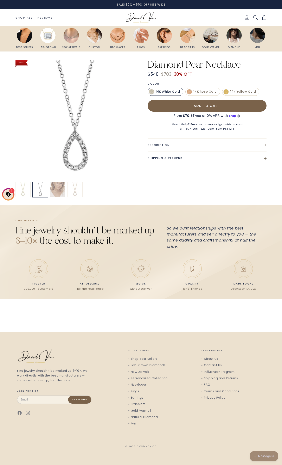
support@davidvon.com (225, 124)
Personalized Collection (149, 378)
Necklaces (139, 385)
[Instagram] (27, 412)
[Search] (255, 17)
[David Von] (141, 17)
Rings (135, 391)
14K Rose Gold (205, 92)
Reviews (45, 17)
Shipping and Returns (221, 378)
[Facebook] (19, 412)
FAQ (207, 385)
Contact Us (213, 365)
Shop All (24, 17)
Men (134, 423)
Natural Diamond (144, 417)
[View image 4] (75, 189)
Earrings (137, 398)
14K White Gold (168, 92)
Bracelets (138, 404)
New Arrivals (140, 372)
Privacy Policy (214, 398)
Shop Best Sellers (144, 359)
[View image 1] (22, 189)
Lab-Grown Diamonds (148, 365)
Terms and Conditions (221, 391)
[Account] (247, 17)
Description (159, 145)
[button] (264, 17)
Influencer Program (219, 372)
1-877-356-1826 (195, 129)
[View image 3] (57, 189)
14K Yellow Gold (243, 92)
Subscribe (79, 399)
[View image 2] (40, 189)
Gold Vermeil (141, 411)
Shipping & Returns (165, 158)
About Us (211, 359)
